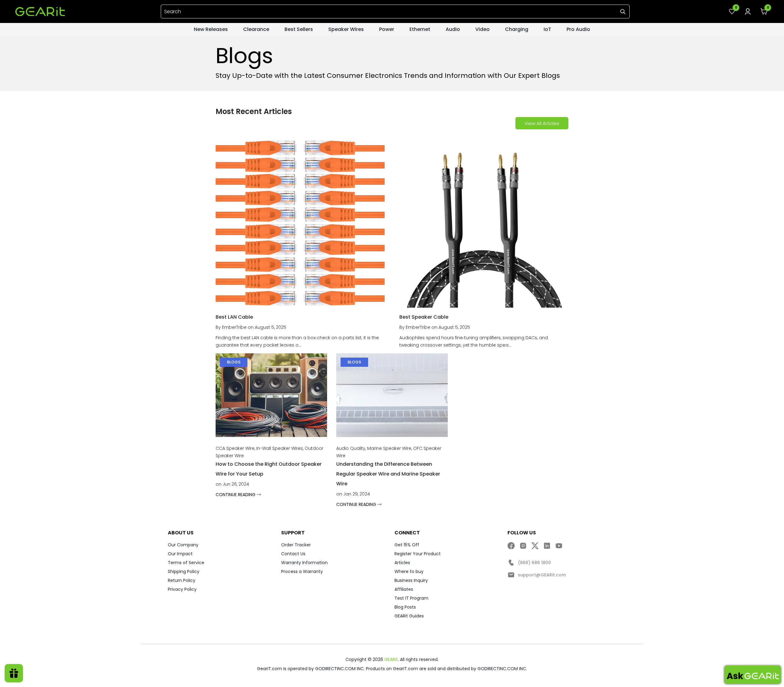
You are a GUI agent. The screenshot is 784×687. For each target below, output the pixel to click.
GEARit (391, 659)
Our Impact (180, 554)
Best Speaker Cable (423, 317)
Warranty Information (304, 563)
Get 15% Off (406, 545)
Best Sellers (299, 29)
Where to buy (409, 571)
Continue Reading (236, 495)
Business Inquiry (411, 580)
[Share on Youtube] (559, 545)
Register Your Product (417, 554)
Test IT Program (411, 598)
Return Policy (181, 580)
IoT (547, 29)
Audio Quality (350, 448)
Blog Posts (405, 607)
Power (386, 29)
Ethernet (419, 29)
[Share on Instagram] (523, 545)
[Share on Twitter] (535, 545)
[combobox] (395, 11)
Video (482, 29)
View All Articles (542, 123)
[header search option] (622, 11)
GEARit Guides (409, 616)
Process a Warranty (302, 571)
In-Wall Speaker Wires (279, 448)
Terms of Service (186, 563)
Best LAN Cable (234, 317)
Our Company (183, 545)
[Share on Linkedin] (547, 545)
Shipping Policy (183, 571)
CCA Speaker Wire (235, 448)
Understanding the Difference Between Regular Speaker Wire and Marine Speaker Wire (388, 474)
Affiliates (403, 589)
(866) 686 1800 (534, 563)
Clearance (256, 29)
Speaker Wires (346, 29)
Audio (453, 29)
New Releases (211, 29)
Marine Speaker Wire (389, 448)
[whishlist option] (748, 12)
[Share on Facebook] (511, 545)
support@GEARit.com (542, 575)
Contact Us (293, 554)
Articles (402, 563)
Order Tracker (296, 545)
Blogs (233, 362)
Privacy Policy (182, 589)
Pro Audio (578, 29)
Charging (516, 29)
